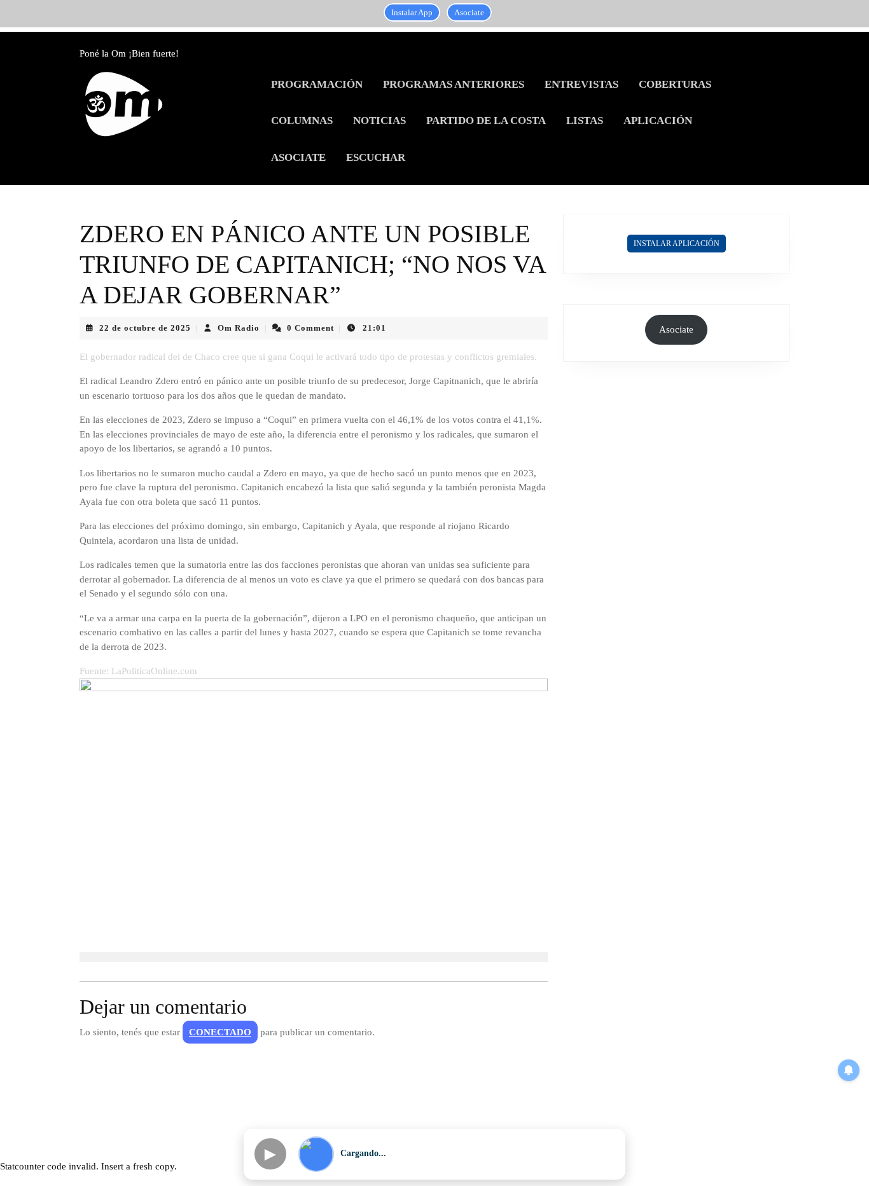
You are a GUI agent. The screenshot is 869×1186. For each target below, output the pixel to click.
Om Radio (239, 328)
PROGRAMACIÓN (317, 84)
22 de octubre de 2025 (145, 328)
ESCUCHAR (375, 157)
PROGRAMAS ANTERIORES (453, 84)
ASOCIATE (298, 157)
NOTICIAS (379, 120)
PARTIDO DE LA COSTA (486, 120)
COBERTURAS (675, 84)
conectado (220, 1032)
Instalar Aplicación (677, 243)
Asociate (469, 12)
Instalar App (412, 12)
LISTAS (584, 120)
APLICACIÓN (657, 120)
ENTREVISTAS (581, 84)
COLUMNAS (302, 120)
